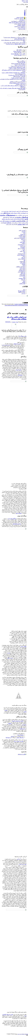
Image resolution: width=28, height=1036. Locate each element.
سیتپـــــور (25, 2)
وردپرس (23, 293)
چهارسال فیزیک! (17, 51)
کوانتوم (26, 224)
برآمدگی (19, 213)
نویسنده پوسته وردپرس (22, 1033)
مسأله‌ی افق (19, 513)
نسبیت (10, 221)
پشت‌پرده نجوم (22, 29)
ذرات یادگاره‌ (22, 728)
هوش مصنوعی (22, 278)
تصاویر (23, 240)
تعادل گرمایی (18, 369)
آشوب (22, 211)
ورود (24, 289)
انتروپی (4, 211)
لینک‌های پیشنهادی (21, 25)
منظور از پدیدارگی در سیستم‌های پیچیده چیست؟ (14, 37)
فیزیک (19, 219)
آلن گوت (18, 859)
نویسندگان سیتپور (21, 27)
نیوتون (1, 221)
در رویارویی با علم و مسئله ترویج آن (17, 83)
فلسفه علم (22, 262)
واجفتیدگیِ (20, 375)
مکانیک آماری (22, 275)
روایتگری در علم (18, 215)
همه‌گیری (26, 222)
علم (8, 217)
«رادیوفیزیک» (22, 19)
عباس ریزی (22, 53)
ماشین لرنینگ (10, 219)
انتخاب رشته (8, 211)
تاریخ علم (23, 239)
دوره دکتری (22, 245)
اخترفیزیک (14, 211)
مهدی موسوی (15, 321)
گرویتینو (12, 736)
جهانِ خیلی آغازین (22, 864)
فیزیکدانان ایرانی (21, 271)
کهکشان (2, 222)
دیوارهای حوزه (20, 734)
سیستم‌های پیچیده (7, 215)
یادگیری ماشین (8, 224)
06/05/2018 (7, 321)
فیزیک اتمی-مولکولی (20, 266)
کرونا (4, 222)
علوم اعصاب (22, 261)
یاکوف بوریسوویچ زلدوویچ (17, 720)
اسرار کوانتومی (21, 235)
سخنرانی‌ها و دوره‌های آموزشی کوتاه (17, 22)
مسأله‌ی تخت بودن (12, 518)
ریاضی (23, 249)
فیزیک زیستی (22, 269)
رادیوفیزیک (22, 247)
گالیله (16, 224)
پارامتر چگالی (10, 658)
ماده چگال (23, 273)
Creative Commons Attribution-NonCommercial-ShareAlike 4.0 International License (16, 305)
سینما (24, 256)
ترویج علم (6, 213)
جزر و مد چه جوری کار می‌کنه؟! (18, 66)
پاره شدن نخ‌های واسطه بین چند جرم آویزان (15, 44)
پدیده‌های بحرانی (15, 222)
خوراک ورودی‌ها (21, 290)
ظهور (15, 217)
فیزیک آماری (15, 219)
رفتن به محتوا (25, 0)
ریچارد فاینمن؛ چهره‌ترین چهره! (18, 77)
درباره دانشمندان (21, 244)
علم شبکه (5, 217)
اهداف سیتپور (22, 236)
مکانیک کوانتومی (20, 221)
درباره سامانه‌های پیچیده (19, 38)
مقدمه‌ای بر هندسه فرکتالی (19, 76)
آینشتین (17, 211)
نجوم (14, 221)
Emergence (26, 211)
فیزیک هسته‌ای (22, 270)
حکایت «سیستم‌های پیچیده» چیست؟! (17, 67)
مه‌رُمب (8, 653)
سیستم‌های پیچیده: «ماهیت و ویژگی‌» (17, 68)
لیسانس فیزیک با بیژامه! (19, 64)
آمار (20, 211)
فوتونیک (23, 264)
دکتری (23, 215)
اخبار (24, 232)
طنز (24, 260)
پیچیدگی (9, 222)
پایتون (23, 222)
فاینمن (26, 219)
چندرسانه (23, 279)
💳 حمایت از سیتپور (20, 17)
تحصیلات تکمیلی (13, 213)
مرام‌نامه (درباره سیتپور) (19, 26)
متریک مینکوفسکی (17, 523)
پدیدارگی (20, 222)
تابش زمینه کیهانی (17, 343)
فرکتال (22, 219)
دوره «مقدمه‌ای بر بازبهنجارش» (18, 21)
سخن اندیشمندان (21, 253)
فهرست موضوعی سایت (19, 23)
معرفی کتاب (22, 274)
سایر (24, 252)
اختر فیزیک (22, 234)
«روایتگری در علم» (21, 60)
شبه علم (23, 257)
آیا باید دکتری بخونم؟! (20, 84)
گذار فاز (13, 224)
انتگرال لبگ (19, 49)
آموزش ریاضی (22, 230)
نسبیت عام (6, 221)
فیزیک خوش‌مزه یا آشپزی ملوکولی (17, 81)
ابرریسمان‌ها (8, 737)
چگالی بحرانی (23, 646)
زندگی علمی (22, 251)
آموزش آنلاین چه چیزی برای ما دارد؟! (16, 75)
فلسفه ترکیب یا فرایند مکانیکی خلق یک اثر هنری (14, 42)
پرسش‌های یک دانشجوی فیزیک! (18, 63)
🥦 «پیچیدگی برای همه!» (19, 18)
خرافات (23, 243)
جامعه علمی (22, 242)
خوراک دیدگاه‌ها (21, 292)
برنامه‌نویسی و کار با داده (19, 238)
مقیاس (6, 219)
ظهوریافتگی (12, 217)
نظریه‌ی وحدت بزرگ (18, 741)
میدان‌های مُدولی (20, 737)
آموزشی (23, 231)
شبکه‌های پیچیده (22, 217)
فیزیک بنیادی (22, 268)
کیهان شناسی (21, 224)
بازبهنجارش (23, 213)
